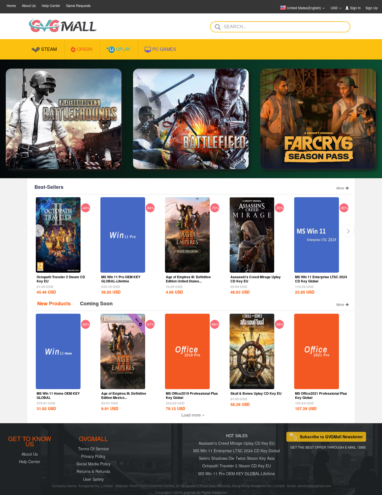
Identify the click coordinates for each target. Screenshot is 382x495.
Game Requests (78, 5)
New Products (54, 303)
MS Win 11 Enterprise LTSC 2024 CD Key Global (321, 279)
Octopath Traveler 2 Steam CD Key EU (61, 279)
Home (11, 5)
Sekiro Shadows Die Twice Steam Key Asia (237, 458)
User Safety (93, 479)
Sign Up (372, 7)
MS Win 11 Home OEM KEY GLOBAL (58, 395)
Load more (191, 415)
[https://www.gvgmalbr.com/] (63, 25)
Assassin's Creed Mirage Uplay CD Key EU (255, 279)
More (340, 187)
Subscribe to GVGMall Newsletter (331, 436)
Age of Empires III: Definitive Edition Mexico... (123, 395)
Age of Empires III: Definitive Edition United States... (188, 279)
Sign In (355, 7)
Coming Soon (96, 303)
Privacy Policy (93, 456)
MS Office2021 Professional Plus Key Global (321, 395)
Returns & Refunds (93, 471)
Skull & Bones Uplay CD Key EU (256, 393)
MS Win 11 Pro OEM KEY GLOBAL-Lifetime (120, 279)
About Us (29, 5)
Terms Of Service (93, 448)
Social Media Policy (93, 464)
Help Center (51, 5)
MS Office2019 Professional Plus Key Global (192, 395)
